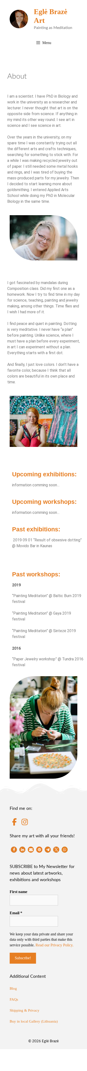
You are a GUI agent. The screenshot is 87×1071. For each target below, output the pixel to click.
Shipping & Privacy (24, 1010)
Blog (13, 988)
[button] (14, 850)
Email (16, 913)
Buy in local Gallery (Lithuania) (34, 1021)
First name (18, 892)
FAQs (14, 999)
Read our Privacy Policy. (54, 945)
